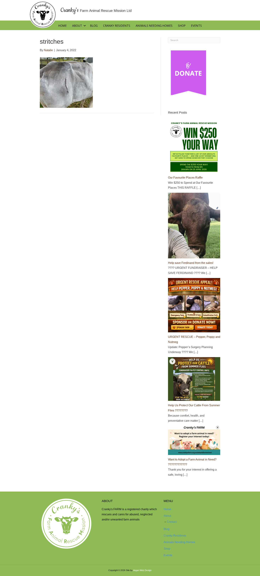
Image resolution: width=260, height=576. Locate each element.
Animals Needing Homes (154, 26)
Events (196, 26)
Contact (172, 521)
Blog (94, 26)
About (77, 26)
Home (62, 26)
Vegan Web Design (142, 570)
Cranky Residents (116, 26)
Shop (182, 26)
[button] (84, 25)
